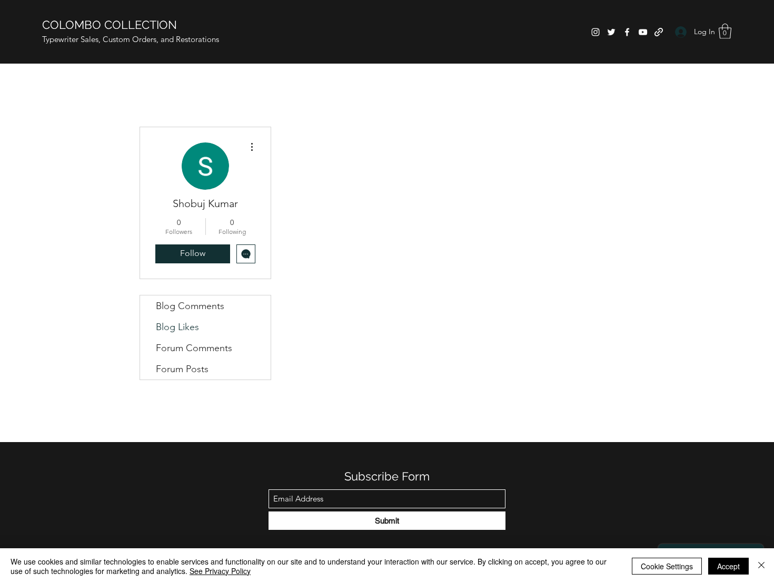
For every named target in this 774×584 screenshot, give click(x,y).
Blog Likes (177, 327)
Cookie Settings (667, 566)
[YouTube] (643, 32)
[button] (725, 31)
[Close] (761, 566)
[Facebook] (627, 32)
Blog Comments (190, 306)
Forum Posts (182, 369)
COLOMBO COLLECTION (109, 25)
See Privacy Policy (220, 571)
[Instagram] (595, 32)
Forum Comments (194, 348)
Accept (728, 566)
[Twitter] (611, 32)
